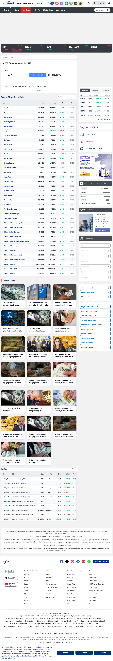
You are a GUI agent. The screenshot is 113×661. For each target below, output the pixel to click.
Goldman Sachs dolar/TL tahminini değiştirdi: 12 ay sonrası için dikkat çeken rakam (38, 304)
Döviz (35, 10)
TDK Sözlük (92, 597)
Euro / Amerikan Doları (19, 483)
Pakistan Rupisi (9, 191)
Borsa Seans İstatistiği (74, 571)
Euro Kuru (70, 594)
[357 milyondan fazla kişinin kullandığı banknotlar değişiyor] (64, 318)
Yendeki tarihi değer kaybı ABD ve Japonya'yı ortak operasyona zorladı (13, 355)
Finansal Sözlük (72, 577)
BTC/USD (6, 510)
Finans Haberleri (82, 618)
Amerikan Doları (9, 108)
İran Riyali (7, 172)
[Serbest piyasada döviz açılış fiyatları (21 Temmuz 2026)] (39, 369)
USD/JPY (6, 492)
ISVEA (82, 107)
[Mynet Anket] (57, 3)
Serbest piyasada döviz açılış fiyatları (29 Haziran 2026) (12, 461)
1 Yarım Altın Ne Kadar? (20, 624)
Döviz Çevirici (89, 239)
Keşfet (69, 604)
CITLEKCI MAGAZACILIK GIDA (89, 204)
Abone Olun (102, 230)
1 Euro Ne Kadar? (77, 624)
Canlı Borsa (71, 574)
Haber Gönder (102, 562)
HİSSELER (90, 141)
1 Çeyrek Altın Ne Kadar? (96, 621)
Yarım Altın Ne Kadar (89, 320)
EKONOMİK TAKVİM (94, 148)
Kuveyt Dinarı (8, 182)
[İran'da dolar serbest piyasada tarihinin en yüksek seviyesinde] (64, 292)
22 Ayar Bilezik (80, 621)
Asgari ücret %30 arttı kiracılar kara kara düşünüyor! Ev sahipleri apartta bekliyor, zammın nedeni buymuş (55, 616)
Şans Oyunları (50, 597)
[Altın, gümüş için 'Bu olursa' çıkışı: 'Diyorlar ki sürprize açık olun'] (64, 344)
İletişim (37, 633)
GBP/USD (6, 488)
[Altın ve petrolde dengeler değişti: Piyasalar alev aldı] (39, 398)
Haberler (27, 574)
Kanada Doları (8, 126)
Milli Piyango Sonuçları (96, 584)
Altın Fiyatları (71, 587)
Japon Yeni (7, 177)
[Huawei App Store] (10, 584)
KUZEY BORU (84, 200)
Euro (5, 112)
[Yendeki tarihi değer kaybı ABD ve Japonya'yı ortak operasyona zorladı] (13, 344)
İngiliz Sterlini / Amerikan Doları (22, 488)
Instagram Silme (94, 594)
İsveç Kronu (8, 149)
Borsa (17, 10)
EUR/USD (6, 483)
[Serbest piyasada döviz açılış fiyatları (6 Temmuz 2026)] (39, 423)
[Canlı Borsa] (75, 3)
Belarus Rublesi (9, 163)
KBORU (82, 103)
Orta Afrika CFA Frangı (11, 214)
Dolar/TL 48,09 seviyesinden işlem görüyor (10, 304)
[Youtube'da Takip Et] (83, 561)
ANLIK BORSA (92, 127)
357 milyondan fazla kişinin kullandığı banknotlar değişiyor (63, 329)
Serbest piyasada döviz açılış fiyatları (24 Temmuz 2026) (13, 381)
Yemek (26, 581)
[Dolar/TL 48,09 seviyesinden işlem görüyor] (13, 292)
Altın (39, 10)
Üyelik (50, 633)
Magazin (27, 587)
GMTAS (82, 99)
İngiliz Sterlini (8, 117)
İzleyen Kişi (104, 188)
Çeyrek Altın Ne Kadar (89, 307)
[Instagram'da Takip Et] (72, 561)
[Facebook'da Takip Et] (61, 561)
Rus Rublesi (8, 145)
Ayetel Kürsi (93, 600)
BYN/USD (7, 514)
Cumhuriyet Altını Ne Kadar (91, 325)
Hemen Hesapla (38, 75)
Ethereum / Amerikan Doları (20, 519)
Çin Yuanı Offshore (10, 135)
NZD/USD (7, 506)
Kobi (47, 600)
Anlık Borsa (26, 10)
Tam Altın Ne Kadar (88, 316)
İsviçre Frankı (8, 131)
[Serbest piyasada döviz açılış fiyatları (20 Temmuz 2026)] (64, 369)
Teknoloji (49, 571)
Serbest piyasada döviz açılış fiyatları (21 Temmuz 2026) (39, 381)
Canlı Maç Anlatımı (52, 587)
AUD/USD (7, 501)
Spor (25, 597)
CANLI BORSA (92, 134)
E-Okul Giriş (93, 587)
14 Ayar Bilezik (53, 621)
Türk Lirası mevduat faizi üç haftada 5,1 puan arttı (55, 613)
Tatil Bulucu (93, 581)
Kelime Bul (92, 574)
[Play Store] (10, 571)
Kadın (26, 584)
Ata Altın (19, 621)
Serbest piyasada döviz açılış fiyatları (37, 461)
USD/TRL (6, 479)
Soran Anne (92, 577)
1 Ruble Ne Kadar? (92, 624)
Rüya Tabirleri (72, 597)
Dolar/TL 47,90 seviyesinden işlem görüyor (36, 329)
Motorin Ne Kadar (88, 297)
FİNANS (6, 10)
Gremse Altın (29, 621)
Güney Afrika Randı (10, 218)
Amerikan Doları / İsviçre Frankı (21, 497)
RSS (76, 633)
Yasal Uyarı (69, 633)
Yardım (44, 633)
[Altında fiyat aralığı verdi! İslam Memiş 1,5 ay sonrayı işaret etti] (13, 423)
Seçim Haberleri (51, 584)
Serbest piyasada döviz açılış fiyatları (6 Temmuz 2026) (38, 435)
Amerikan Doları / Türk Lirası (20, 479)
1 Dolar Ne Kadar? (61, 624)
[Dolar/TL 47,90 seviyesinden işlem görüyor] (39, 318)
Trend (26, 591)
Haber (57, 10)
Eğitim (26, 594)
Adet (7, 70)
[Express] (52, 3)
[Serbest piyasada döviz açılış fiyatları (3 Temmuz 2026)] (64, 423)
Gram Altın (8, 621)
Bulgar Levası (8, 158)
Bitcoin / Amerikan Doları (19, 510)
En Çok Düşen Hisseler (13, 626)
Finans (26, 577)
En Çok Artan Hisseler (32, 626)
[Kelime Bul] (71, 3)
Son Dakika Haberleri (31, 571)
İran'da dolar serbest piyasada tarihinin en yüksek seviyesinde (63, 304)
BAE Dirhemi (8, 154)
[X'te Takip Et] (67, 561)
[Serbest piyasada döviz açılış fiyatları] (39, 449)
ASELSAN (83, 196)
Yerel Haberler (29, 604)
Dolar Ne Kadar (87, 329)
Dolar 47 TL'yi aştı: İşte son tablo (11, 409)
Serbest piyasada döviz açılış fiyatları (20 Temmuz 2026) (65, 381)
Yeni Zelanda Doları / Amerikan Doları (23, 506)
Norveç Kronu (8, 186)
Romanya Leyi (8, 200)
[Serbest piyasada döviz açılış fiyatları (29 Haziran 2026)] (13, 449)
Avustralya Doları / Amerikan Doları (22, 501)
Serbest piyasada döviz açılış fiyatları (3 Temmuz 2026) (64, 435)
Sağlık (48, 574)
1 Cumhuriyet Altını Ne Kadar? (41, 624)
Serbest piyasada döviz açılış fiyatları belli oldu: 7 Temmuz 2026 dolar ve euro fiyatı (65, 409)
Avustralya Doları (9, 122)
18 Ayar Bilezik (66, 621)
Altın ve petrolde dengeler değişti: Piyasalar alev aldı (36, 409)
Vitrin (48, 581)
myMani (63, 10)
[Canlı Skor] (66, 3)
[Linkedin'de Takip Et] (78, 561)
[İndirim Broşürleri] (61, 3)
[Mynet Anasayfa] (10, 2)
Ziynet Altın (41, 621)
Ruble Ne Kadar (87, 347)
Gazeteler (49, 591)
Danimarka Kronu (10, 168)
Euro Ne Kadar (86, 334)
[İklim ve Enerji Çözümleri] (80, 3)
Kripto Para (71, 584)
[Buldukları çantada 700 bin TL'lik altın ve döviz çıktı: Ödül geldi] (39, 344)
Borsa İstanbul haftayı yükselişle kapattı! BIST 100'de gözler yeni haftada (12, 329)
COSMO (82, 115)
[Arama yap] (88, 3)
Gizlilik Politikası (59, 633)
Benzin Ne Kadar (87, 292)
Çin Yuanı (7, 140)
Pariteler (4, 469)
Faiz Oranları (100, 626)
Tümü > (74, 469)
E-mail (48, 594)
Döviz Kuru (79, 626)
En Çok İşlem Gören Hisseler (51, 626)
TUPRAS (83, 192)
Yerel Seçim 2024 (97, 618)
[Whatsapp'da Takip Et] (89, 561)
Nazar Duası (93, 604)
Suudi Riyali (8, 205)
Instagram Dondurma (96, 591)
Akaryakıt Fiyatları (88, 288)
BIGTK (82, 111)
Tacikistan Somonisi (10, 209)
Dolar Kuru (71, 591)
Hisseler (70, 581)
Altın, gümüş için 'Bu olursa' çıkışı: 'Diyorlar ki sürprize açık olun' (64, 355)
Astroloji (49, 577)
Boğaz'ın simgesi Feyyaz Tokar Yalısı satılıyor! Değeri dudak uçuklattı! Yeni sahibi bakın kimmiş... (40, 618)
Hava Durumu (71, 600)
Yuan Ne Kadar (87, 343)
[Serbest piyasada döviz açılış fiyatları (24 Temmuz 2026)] (13, 369)
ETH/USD (6, 519)
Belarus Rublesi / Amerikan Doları (22, 514)
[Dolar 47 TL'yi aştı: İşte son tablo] (13, 398)
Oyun (90, 571)
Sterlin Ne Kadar (87, 338)
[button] (3, 3)
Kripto (51, 10)
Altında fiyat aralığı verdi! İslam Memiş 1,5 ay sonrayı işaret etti (13, 435)
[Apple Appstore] (10, 578)
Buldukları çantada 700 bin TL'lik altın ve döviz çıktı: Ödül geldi (38, 355)
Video (26, 600)
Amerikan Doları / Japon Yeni (21, 492)
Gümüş (45, 10)
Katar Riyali (8, 195)
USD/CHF (6, 497)
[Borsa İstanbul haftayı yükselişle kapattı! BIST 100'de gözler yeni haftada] (13, 318)
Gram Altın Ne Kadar (89, 311)
